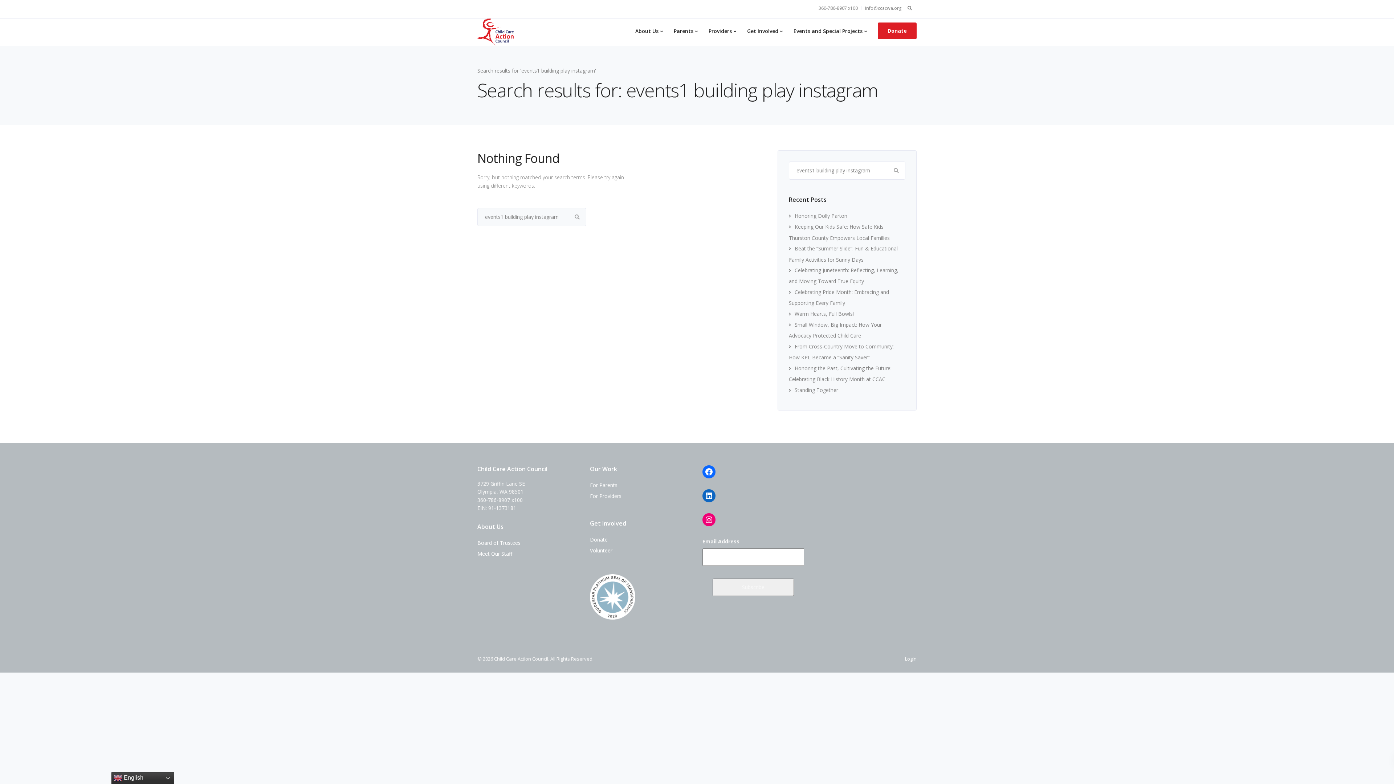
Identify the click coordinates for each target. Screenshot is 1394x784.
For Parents (603, 485)
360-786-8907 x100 (838, 8)
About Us (647, 31)
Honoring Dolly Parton (821, 215)
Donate (897, 30)
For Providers (605, 496)
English (132, 778)
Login (911, 659)
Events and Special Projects (828, 31)
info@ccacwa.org (883, 8)
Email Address (720, 541)
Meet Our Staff (494, 553)
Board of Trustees (499, 542)
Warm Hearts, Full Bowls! (824, 313)
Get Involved (762, 31)
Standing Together (816, 390)
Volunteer (601, 550)
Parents (683, 31)
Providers (720, 31)
